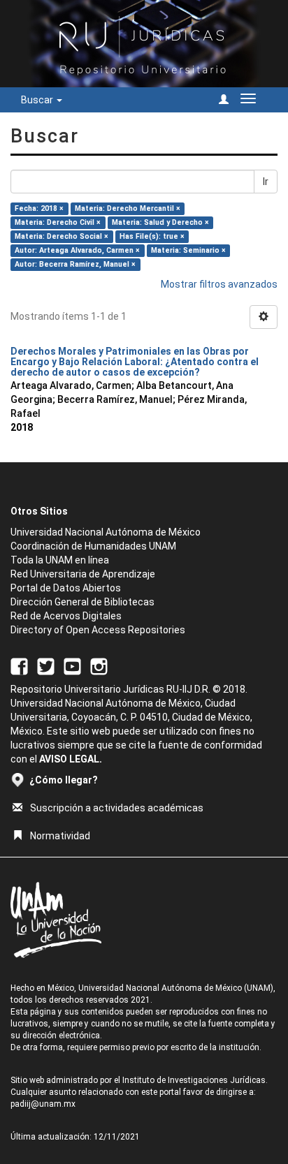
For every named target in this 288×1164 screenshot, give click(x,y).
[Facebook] (19, 665)
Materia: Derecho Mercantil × (127, 208)
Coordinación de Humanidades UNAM (93, 546)
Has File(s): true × (152, 236)
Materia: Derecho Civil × (58, 222)
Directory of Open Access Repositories (97, 629)
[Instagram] (99, 665)
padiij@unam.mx (42, 1104)
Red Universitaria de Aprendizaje (82, 574)
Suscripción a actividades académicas (116, 807)
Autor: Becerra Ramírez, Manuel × (75, 264)
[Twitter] (46, 665)
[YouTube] (72, 665)
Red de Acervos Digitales (66, 615)
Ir (265, 181)
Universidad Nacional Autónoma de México (105, 532)
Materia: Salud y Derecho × (160, 222)
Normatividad (60, 835)
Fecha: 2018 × (39, 208)
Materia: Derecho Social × (61, 236)
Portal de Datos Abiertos (65, 588)
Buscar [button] (38, 99)
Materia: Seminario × (188, 250)
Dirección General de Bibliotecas (82, 601)
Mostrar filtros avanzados (219, 284)
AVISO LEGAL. (70, 759)
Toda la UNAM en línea (59, 560)
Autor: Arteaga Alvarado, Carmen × (77, 250)
